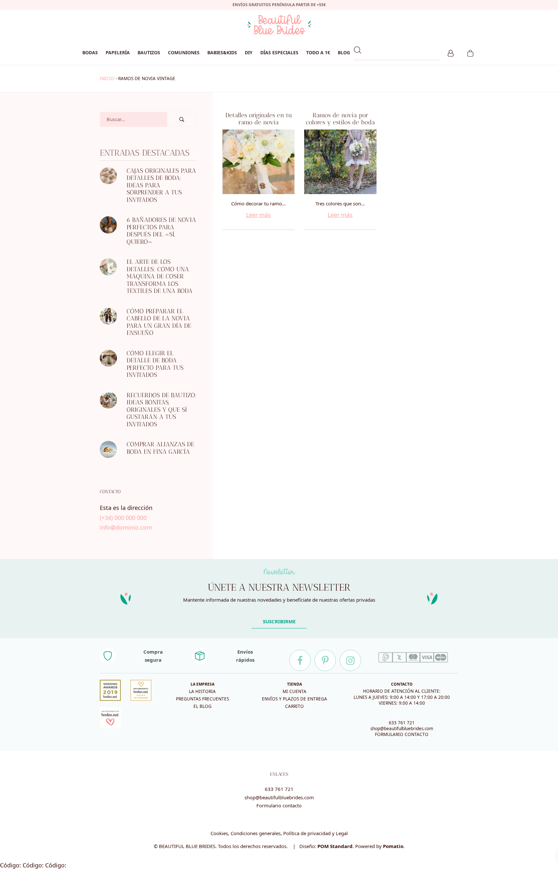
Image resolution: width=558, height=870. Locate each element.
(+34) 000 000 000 (123, 518)
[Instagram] (350, 660)
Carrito (294, 706)
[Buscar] (181, 119)
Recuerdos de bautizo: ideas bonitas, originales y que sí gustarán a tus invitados (162, 409)
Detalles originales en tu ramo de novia (258, 118)
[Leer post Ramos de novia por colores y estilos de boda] (340, 161)
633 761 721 (402, 723)
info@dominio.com (126, 527)
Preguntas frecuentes (202, 699)
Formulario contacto (279, 805)
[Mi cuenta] (450, 52)
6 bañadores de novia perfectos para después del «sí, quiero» (161, 230)
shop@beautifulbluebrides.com (401, 728)
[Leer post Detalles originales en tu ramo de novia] (258, 161)
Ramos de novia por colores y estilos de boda (340, 118)
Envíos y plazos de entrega (294, 699)
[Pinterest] (325, 660)
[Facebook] (300, 660)
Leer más (258, 215)
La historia (202, 691)
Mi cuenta (294, 691)
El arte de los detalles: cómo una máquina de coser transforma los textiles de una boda (159, 276)
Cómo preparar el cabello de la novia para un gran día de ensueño (159, 322)
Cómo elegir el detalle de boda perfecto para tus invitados (155, 364)
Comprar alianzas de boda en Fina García (160, 447)
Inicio (107, 78)
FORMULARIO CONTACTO (402, 734)
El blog (202, 706)
